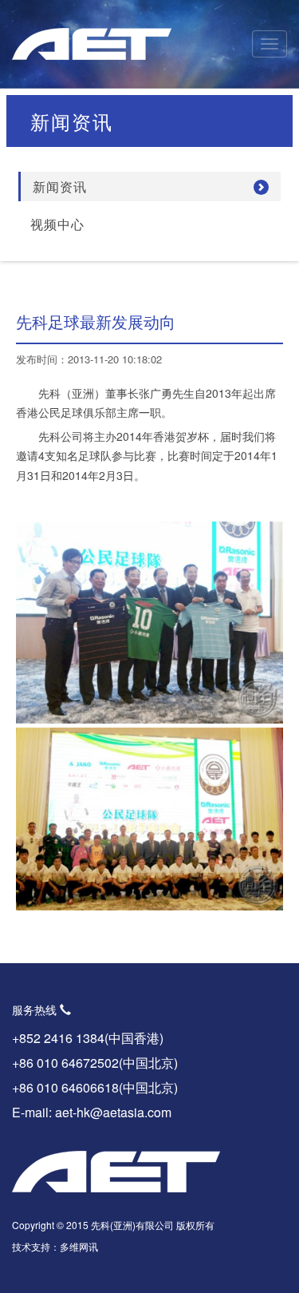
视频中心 (57, 224)
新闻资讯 (60, 186)
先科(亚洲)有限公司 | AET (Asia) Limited (91, 44)
